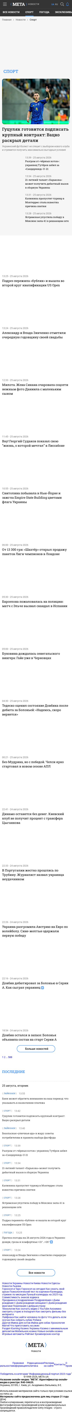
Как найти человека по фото (30, 1317)
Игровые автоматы (13, 1334)
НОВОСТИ (33, 4)
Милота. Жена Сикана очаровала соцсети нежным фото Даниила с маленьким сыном (35, 389)
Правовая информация (19, 1364)
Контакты (60, 1364)
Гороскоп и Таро (11, 1288)
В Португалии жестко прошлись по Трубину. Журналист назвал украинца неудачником (33, 874)
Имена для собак (41, 1322)
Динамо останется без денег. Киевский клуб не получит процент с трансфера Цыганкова (33, 818)
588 (10, 1057)
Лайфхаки (8, 1317)
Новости (36, 1351)
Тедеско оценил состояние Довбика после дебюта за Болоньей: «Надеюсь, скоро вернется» (35, 709)
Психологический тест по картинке (30, 1291)
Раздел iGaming (11, 1328)
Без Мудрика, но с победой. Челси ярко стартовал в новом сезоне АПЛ (33, 764)
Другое (6, 1322)
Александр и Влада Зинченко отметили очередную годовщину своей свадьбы (34, 335)
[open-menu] (5, 4)
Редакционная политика (35, 1364)
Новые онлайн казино (50, 1331)
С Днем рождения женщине (30, 1303)
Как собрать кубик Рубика (26, 1320)
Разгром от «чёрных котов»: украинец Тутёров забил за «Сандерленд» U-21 (42, 165)
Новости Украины (12, 1283)
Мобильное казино (26, 1331)
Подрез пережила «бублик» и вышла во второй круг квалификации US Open (33, 283)
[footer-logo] (36, 1345)
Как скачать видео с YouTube (32, 1308)
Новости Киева (32, 1283)
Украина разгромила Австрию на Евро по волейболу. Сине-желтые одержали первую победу (35, 931)
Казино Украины (30, 1328)
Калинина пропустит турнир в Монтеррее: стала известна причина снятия (44, 202)
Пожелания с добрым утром (29, 1305)
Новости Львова (11, 1286)
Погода (44, 12)
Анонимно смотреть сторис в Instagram (31, 1310)
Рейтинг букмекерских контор (42, 1334)
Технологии (8, 1308)
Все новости (11, 12)
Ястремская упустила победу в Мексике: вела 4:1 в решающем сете (47, 219)
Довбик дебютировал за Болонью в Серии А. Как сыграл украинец (35, 985)
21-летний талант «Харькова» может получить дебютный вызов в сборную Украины (47, 183)
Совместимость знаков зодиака (20, 1297)
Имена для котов (20, 1322)
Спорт (29, 12)
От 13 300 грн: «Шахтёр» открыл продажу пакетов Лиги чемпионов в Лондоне (34, 551)
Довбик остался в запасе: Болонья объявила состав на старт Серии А (29, 1037)
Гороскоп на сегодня (33, 1288)
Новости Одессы (50, 1283)
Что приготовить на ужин (24, 1325)
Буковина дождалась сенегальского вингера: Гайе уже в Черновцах (31, 655)
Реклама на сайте (49, 1364)
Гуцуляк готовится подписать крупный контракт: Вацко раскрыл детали (35, 134)
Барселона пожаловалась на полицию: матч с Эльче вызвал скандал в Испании (34, 603)
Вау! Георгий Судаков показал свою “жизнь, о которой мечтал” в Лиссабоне (33, 443)
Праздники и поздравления (18, 1300)
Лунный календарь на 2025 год (44, 1294)
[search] (62, 4)
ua (52, 4)
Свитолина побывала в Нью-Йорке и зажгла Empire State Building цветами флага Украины (32, 497)
